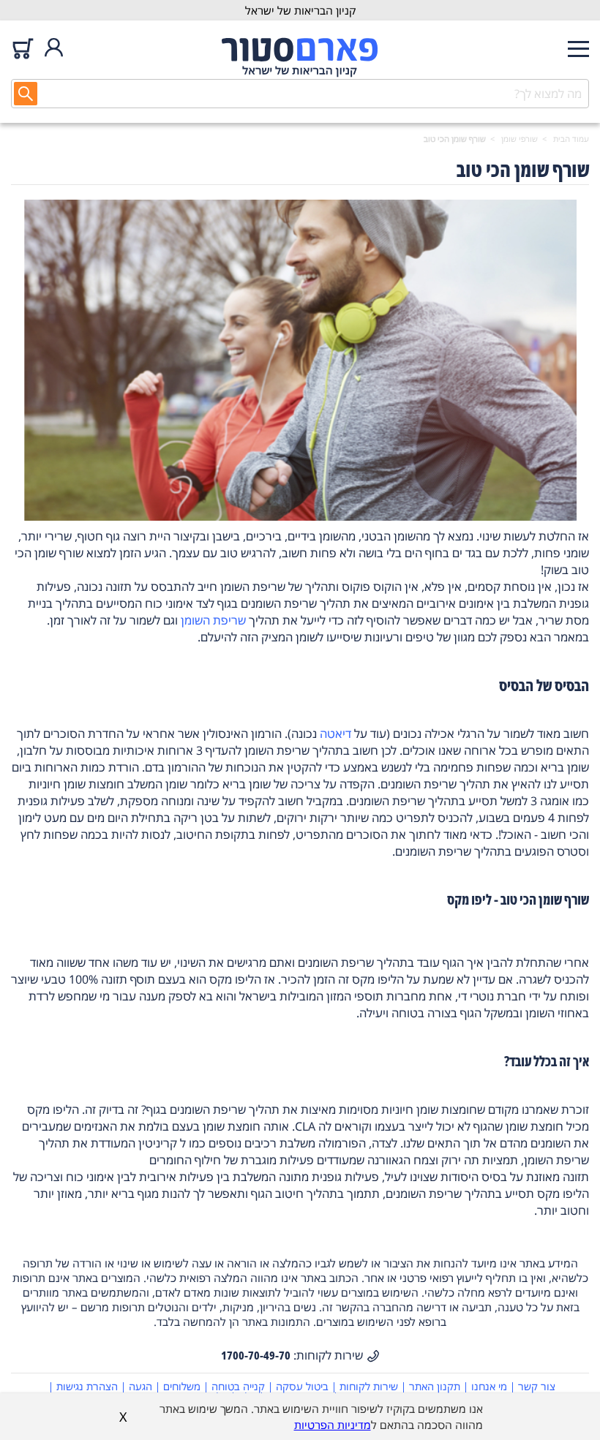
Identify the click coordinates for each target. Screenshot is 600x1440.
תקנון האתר (434, 1386)
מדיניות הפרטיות (332, 1424)
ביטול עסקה (302, 1386)
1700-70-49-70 (255, 1355)
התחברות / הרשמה (54, 49)
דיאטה (335, 733)
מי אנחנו (489, 1386)
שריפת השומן (213, 620)
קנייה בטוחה (238, 1386)
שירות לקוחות (369, 1386)
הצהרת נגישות (87, 1386)
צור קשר (536, 1386)
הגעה (140, 1386)
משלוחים (181, 1386)
